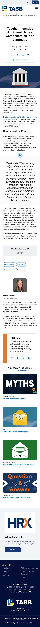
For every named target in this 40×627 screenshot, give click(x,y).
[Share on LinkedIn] (23, 55)
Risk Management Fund (29, 568)
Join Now (12, 550)
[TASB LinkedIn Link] (20, 591)
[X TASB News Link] (15, 591)
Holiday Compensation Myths (14, 399)
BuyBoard (5, 572)
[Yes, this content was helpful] (18, 253)
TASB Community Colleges (27, 573)
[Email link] (12, 357)
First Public (6, 575)
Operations (21, 264)
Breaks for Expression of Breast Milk (16, 497)
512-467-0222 (29, 587)
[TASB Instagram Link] (25, 591)
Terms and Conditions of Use (25, 623)
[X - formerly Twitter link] (23, 357)
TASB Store (25, 577)
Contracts (20, 270)
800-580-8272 (14, 587)
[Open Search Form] (28, 2)
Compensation (8, 270)
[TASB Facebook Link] (10, 591)
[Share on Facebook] (12, 55)
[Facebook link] (17, 357)
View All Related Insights (19, 370)
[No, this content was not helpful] (21, 253)
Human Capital (9, 264)
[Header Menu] (36, 8)
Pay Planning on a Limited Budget (15, 432)
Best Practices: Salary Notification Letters (18, 464)
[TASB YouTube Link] (30, 591)
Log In (35, 2)
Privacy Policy (11, 623)
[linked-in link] (28, 357)
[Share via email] (28, 55)
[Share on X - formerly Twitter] (17, 55)
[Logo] (12, 9)
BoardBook (6, 568)
